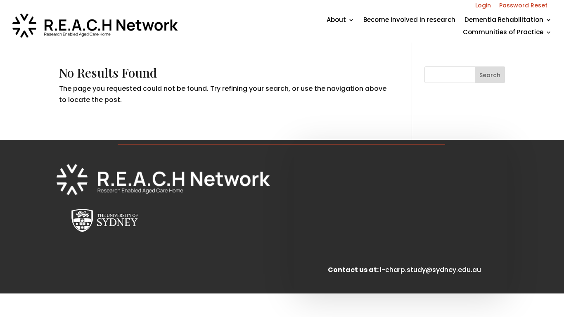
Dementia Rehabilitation (503, 20)
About (336, 20)
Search (489, 75)
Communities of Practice (503, 32)
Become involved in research (409, 20)
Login (483, 5)
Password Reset (523, 5)
